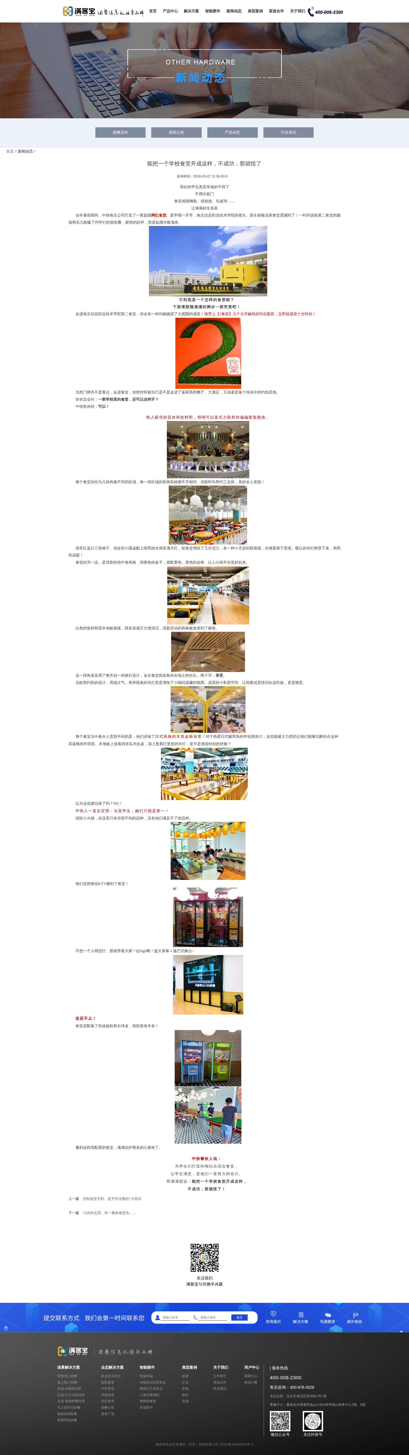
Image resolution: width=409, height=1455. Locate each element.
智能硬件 (212, 11)
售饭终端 (146, 1376)
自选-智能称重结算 (71, 1401)
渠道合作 (276, 11)
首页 (153, 11)
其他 (185, 1401)
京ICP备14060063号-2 (236, 1444)
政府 (185, 1376)
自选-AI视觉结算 (69, 1388)
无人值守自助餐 (68, 1407)
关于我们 (297, 11)
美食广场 (107, 1414)
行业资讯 (288, 132)
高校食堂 (107, 1395)
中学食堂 (107, 1388)
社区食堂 (107, 1401)
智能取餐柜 (148, 1401)
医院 (185, 1395)
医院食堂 (107, 1382)
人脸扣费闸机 (150, 1395)
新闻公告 (176, 132)
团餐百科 (120, 132)
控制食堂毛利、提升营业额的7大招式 (112, 1199)
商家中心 (251, 1376)
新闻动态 (234, 11)
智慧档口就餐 (67, 1376)
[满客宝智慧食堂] (105, 17)
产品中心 (170, 11)
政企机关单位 (111, 1376)
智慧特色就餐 (67, 1420)
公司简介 (220, 1376)
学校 (185, 1388)
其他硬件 (146, 1407)
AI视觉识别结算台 (153, 1382)
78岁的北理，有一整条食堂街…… (109, 1213)
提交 (239, 1317)
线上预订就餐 (67, 1382)
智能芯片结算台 (151, 1388)
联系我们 (220, 1388)
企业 (185, 1382)
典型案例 (255, 11)
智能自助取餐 (67, 1414)
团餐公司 (107, 1407)
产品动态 (232, 132)
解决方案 (191, 11)
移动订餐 (251, 1382)
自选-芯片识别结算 (71, 1395)
